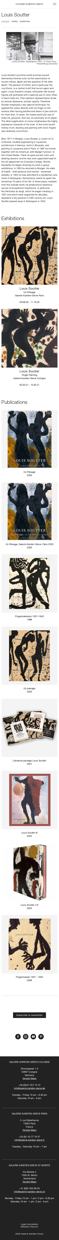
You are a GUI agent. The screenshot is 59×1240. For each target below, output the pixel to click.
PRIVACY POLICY (29, 1227)
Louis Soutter (15, 15)
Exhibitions (25, 21)
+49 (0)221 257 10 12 (29, 1085)
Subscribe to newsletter (29, 1015)
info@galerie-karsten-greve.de (29, 1089)
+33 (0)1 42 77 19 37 (29, 1137)
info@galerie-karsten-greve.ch (29, 1192)
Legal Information (29, 1224)
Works (15, 21)
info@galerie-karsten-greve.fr (29, 1140)
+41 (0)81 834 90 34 (29, 1189)
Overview (5, 21)
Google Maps (29, 1079)
